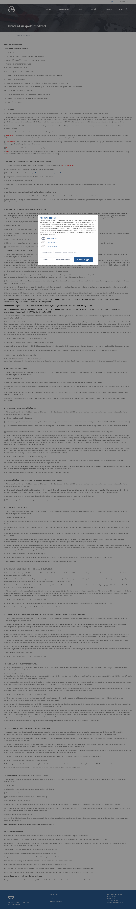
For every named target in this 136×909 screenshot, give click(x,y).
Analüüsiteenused (52, 246)
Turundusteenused (52, 242)
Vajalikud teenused (52, 238)
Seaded (46, 260)
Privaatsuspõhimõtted (46, 252)
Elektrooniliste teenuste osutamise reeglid (65, 252)
